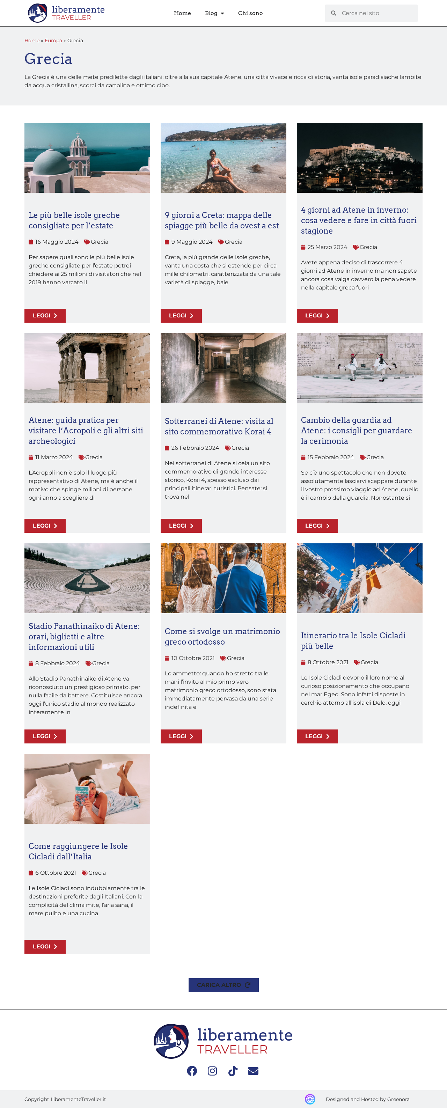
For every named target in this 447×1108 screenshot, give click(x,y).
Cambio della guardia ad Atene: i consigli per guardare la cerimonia (356, 431)
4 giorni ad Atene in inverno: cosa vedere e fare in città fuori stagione (359, 220)
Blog (211, 13)
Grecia (99, 242)
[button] (224, 985)
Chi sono (250, 13)
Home (182, 13)
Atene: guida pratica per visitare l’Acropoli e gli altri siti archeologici (86, 431)
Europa (53, 40)
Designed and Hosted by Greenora (368, 1099)
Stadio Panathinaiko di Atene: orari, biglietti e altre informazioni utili (84, 637)
